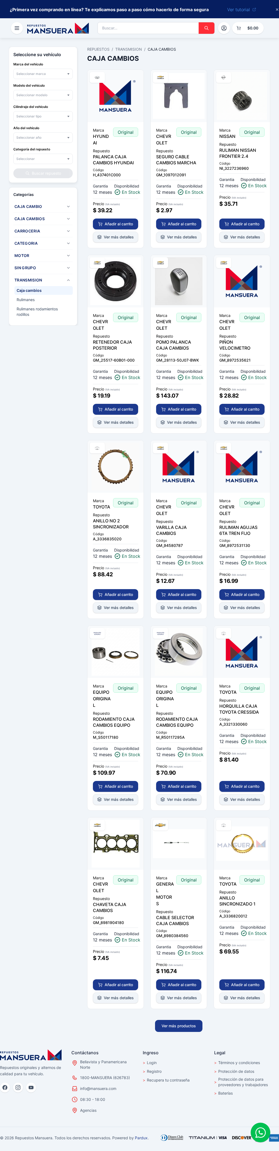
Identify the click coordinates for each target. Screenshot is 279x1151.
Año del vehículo (26, 128)
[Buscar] (206, 28)
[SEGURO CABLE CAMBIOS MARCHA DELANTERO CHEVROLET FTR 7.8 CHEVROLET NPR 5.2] (179, 96)
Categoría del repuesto (31, 149)
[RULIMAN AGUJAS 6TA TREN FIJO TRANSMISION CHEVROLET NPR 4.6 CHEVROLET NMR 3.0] (242, 466)
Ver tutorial (238, 9)
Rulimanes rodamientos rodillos (37, 312)
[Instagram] (18, 1087)
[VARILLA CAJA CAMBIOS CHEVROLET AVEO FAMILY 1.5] (179, 466)
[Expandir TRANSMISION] (68, 280)
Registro (152, 1071)
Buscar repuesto (46, 173)
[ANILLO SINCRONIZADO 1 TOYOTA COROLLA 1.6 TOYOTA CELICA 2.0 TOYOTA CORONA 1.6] (242, 843)
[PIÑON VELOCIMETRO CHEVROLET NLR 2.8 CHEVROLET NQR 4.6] (242, 281)
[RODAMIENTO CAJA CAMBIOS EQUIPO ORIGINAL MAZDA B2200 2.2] (179, 652)
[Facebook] (5, 1087)
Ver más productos (179, 1025)
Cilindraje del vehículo (30, 107)
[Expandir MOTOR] (68, 255)
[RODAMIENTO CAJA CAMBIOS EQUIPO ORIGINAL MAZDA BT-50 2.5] (115, 652)
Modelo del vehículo (29, 85)
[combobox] (43, 74)
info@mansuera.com (98, 1088)
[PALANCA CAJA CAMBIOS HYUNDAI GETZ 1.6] (115, 96)
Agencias (88, 1110)
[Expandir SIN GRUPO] (68, 267)
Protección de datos (234, 1071)
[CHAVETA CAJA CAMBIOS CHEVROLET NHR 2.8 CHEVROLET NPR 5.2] (115, 843)
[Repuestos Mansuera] (31, 1054)
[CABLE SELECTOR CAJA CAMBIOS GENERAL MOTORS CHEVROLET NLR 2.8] (179, 843)
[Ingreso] (224, 28)
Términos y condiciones (237, 1062)
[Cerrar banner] (277, 9)
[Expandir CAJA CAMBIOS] (68, 218)
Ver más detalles (119, 237)
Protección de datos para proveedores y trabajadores (241, 1082)
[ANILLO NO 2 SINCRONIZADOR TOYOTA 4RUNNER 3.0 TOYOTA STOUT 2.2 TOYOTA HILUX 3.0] (115, 466)
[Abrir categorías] (17, 28)
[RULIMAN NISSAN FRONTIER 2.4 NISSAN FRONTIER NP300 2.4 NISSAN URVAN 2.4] (242, 96)
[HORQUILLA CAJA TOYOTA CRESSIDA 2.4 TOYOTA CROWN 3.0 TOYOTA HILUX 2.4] (242, 652)
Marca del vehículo (28, 64)
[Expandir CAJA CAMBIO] (68, 206)
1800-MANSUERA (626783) (105, 1077)
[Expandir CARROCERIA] (68, 231)
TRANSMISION (128, 49)
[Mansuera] (58, 28)
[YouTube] (31, 1087)
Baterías (223, 1093)
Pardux (141, 1137)
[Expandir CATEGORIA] (68, 243)
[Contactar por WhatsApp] (260, 1132)
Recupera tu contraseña (166, 1080)
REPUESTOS (98, 49)
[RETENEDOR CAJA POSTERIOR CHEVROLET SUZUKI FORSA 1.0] (115, 281)
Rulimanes (26, 299)
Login (150, 1062)
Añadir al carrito (119, 224)
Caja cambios (29, 290)
